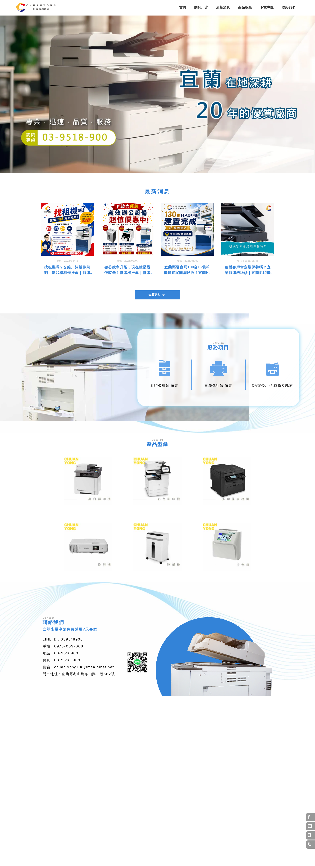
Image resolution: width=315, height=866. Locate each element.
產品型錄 (245, 7)
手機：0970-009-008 (63, 646)
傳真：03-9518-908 (61, 660)
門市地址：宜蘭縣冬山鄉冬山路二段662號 (79, 674)
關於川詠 (201, 7)
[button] (156, 170)
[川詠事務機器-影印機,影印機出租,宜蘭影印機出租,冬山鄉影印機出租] (36, 8)
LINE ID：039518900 (63, 639)
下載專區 (267, 7)
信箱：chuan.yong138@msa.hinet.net (78, 667)
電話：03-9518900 (60, 653)
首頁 (182, 7)
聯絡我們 (289, 7)
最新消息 (223, 7)
